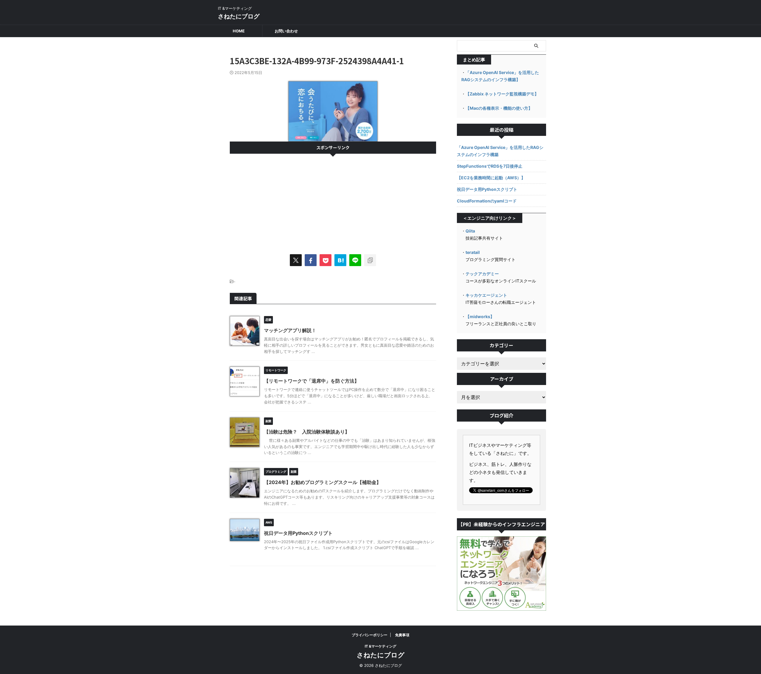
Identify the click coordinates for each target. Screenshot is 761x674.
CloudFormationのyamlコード (487, 200)
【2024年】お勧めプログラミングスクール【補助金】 (322, 482)
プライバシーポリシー (369, 635)
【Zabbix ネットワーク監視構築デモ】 (502, 93)
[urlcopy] (370, 260)
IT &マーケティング (380, 646)
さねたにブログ (239, 16)
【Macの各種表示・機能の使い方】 (499, 108)
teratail (473, 252)
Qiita (470, 230)
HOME (239, 31)
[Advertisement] (333, 201)
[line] (355, 260)
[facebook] (311, 260)
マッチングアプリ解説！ (290, 330)
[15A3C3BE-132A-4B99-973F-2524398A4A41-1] (340, 260)
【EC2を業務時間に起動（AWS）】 (491, 177)
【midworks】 (480, 316)
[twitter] (296, 260)
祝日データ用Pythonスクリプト (298, 533)
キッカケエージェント (486, 295)
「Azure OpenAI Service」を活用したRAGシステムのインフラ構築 (500, 151)
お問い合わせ (286, 31)
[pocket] (325, 260)
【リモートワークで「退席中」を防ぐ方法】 (311, 381)
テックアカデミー (482, 273)
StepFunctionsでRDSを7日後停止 (489, 166)
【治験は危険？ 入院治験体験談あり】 (307, 432)
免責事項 (402, 635)
